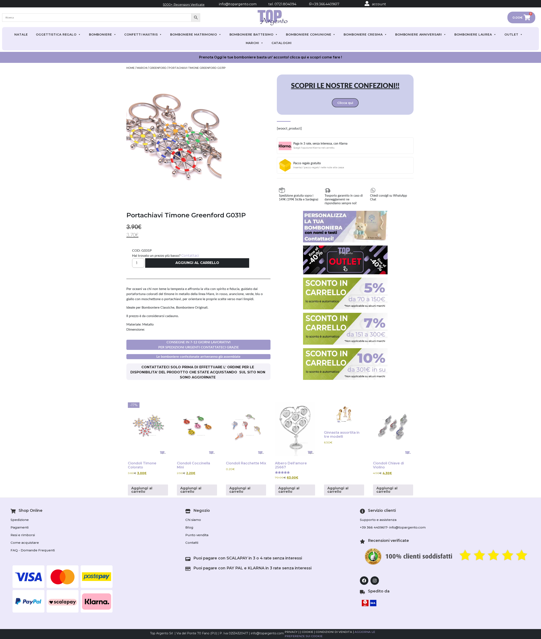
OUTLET (511, 34)
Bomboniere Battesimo (252, 34)
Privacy (291, 631)
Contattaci (190, 256)
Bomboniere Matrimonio (193, 34)
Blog (189, 527)
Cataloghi (282, 43)
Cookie (307, 631)
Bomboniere (100, 34)
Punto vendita (196, 535)
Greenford (158, 67)
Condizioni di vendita (334, 631)
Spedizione (20, 520)
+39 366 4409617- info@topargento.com (393, 527)
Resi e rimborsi (23, 535)
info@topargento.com (238, 4)
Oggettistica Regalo (56, 34)
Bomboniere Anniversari (418, 34)
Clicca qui (345, 103)
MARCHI (252, 43)
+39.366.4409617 (325, 4)
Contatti (191, 543)
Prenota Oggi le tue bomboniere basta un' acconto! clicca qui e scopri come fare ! (270, 57)
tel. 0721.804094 (278, 4)
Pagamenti (20, 527)
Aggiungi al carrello (197, 263)
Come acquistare (25, 543)
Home (130, 67)
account (379, 4)
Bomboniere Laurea (473, 34)
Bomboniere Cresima (363, 34)
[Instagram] (374, 580)
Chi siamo (193, 520)
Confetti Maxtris (141, 34)
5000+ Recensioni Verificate (184, 5)
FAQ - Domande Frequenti (33, 550)
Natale (21, 34)
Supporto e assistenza (378, 520)
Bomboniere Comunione (308, 34)
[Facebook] (364, 580)
